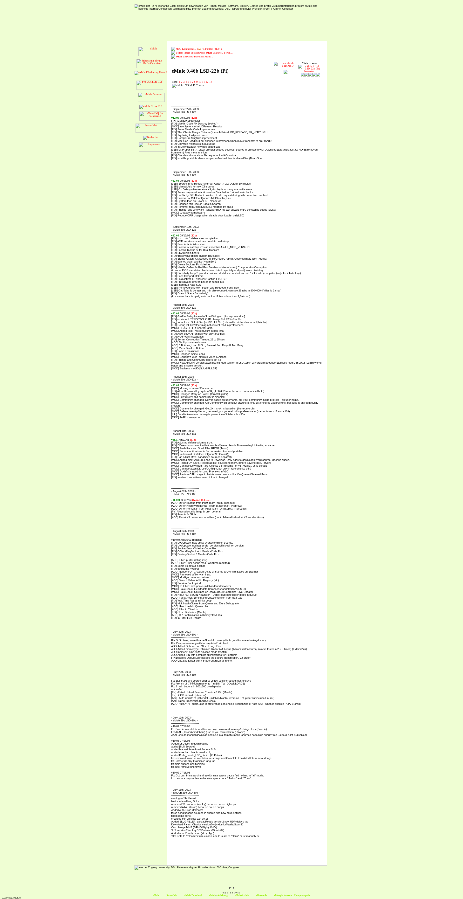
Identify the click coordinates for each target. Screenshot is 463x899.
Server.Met (171, 895)
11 (203, 82)
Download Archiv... (194, 56)
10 (199, 82)
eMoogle (278, 895)
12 (207, 82)
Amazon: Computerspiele (297, 895)
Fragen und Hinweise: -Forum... (204, 52)
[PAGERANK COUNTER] (231, 888)
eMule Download (193, 895)
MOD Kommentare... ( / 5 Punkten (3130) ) (199, 49)
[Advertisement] (236, 91)
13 (210, 82)
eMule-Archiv (242, 895)
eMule (156, 895)
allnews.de (261, 895)
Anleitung (222, 895)
